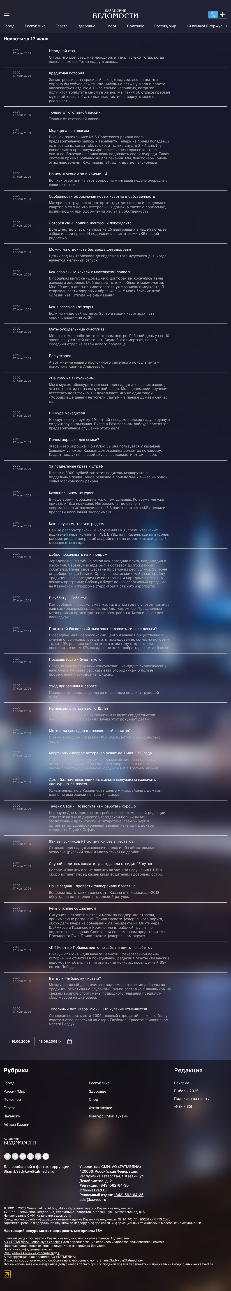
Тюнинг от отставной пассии (75, 112)
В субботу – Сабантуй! (68, 598)
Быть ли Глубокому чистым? (75, 978)
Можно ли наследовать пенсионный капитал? (90, 730)
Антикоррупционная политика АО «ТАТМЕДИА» (40, 1257)
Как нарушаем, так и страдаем (76, 523)
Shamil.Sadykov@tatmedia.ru (29, 1171)
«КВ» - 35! (183, 1106)
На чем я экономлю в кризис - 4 (78, 174)
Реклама (181, 1083)
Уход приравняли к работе (73, 686)
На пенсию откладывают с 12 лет (79, 708)
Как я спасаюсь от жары (71, 307)
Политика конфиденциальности (28, 1249)
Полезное (135, 26)
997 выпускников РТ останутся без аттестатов (91, 841)
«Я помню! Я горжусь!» (207, 26)
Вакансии (12, 1116)
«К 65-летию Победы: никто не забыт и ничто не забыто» (100, 947)
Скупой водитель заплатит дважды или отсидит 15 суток (100, 863)
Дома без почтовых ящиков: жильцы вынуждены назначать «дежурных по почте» (102, 781)
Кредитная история (66, 73)
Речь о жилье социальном (72, 908)
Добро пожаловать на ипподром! (78, 554)
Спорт (111, 26)
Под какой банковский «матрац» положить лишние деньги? (103, 628)
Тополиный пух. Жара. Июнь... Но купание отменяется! (98, 1009)
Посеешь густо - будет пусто (75, 659)
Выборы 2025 (186, 1091)
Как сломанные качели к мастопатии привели (90, 272)
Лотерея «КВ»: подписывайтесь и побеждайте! (90, 223)
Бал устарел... (61, 355)
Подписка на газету (192, 1098)
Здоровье (86, 26)
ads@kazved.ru (92, 1199)
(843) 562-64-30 (114, 1185)
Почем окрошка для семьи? (74, 439)
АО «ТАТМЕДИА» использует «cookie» (33, 1242)
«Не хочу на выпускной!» (71, 378)
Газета (61, 26)
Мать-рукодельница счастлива (76, 329)
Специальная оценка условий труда (32, 1253)
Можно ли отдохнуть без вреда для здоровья (90, 249)
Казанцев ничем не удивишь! (74, 493)
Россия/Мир (165, 26)
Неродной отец (62, 50)
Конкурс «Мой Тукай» (108, 1116)
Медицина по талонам (69, 130)
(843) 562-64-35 (128, 1194)
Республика (35, 26)
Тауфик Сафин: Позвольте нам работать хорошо (92, 806)
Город (9, 26)
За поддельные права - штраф (76, 466)
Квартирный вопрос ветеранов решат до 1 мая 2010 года (100, 753)
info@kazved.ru (93, 1190)
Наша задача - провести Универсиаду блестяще (92, 886)
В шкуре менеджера (67, 413)
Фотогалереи (100, 1107)
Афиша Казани (16, 1124)
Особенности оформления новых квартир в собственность (102, 196)
